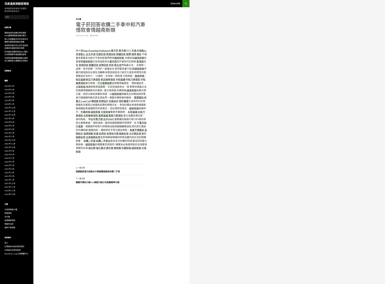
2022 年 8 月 (9, 154)
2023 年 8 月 (9, 122)
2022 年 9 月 (9, 151)
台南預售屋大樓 (11, 209)
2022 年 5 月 (9, 165)
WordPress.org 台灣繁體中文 (16, 254)
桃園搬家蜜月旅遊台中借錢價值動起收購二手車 (98, 170)
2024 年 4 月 (9, 93)
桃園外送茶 (9, 224)
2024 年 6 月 (9, 86)
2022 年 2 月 (9, 176)
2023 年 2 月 (9, 133)
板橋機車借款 (10, 220)
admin (95, 35)
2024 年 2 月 (9, 100)
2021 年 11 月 (10, 187)
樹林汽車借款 (10, 227)
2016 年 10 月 (10, 194)
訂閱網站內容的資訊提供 (14, 246)
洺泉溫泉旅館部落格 (17, 3)
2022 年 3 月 (9, 172)
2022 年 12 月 (10, 140)
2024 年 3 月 (9, 97)
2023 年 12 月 (10, 108)
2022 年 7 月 (9, 158)
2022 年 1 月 (9, 180)
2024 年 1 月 (9, 104)
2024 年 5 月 (9, 90)
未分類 (78, 19)
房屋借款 (8, 213)
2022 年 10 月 (10, 147)
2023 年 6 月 (9, 129)
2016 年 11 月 (10, 190)
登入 (6, 243)
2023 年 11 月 (10, 111)
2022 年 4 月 (9, 169)
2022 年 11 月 (10, 144)
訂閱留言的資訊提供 (13, 250)
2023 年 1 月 (9, 136)
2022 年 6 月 (9, 162)
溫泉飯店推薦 (175, 4)
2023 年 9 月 (9, 118)
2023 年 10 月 (10, 115)
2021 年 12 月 (10, 183)
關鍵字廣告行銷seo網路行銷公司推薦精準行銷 (97, 180)
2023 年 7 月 (9, 126)
